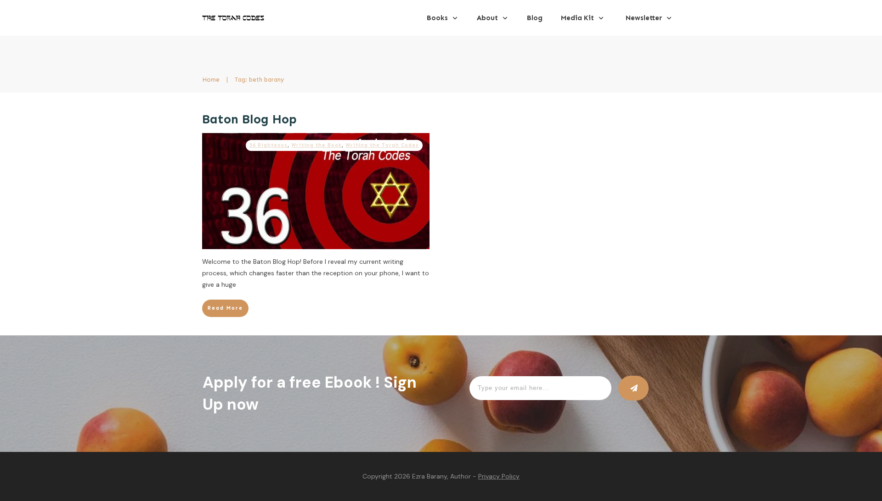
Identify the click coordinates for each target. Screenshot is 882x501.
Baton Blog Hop (249, 119)
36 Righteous (268, 145)
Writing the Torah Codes (382, 145)
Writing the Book (316, 145)
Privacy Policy (499, 476)
